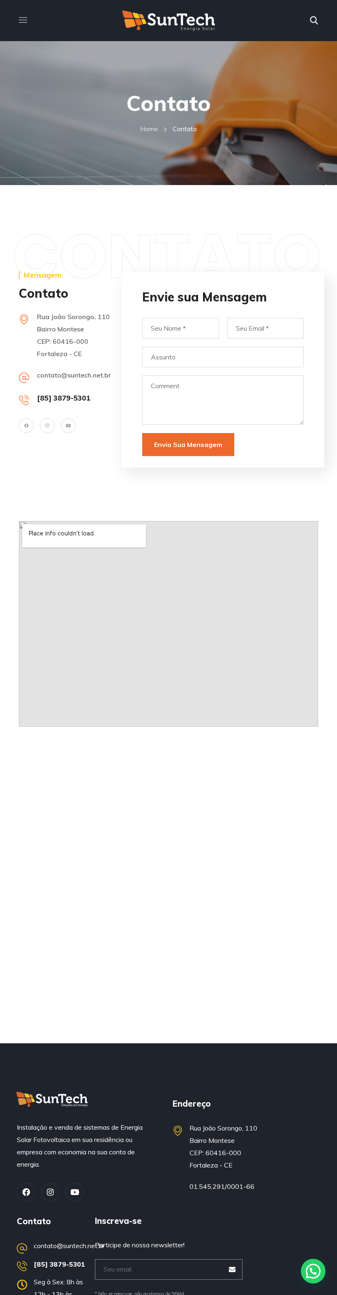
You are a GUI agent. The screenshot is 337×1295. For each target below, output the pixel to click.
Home (149, 129)
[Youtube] (68, 425)
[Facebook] (26, 425)
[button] (314, 20)
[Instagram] (47, 425)
